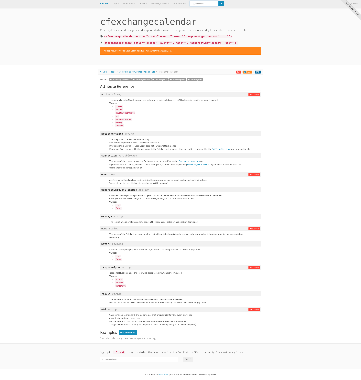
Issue (248, 72)
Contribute (178, 3)
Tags (115, 3)
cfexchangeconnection (121, 80)
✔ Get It (187, 359)
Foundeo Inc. (164, 374)
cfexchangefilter (195, 80)
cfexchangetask (178, 80)
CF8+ (258, 72)
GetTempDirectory (221, 149)
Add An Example (128, 333)
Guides (142, 3)
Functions (128, 3)
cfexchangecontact (142, 80)
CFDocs (103, 71)
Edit (238, 72)
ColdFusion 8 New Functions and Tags (137, 71)
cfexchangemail (161, 80)
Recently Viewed (159, 3)
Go (221, 3)
